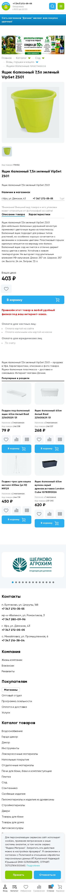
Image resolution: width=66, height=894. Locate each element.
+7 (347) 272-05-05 (22, 3)
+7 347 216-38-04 (13, 640)
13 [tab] (53, 582)
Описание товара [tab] (13, 214)
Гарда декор (10, 736)
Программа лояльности (17, 701)
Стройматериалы (13, 805)
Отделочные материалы (18, 765)
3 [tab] (19, 582)
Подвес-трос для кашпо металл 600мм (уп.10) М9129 (16, 485)
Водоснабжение (12, 731)
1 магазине (45, 497)
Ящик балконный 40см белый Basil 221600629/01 (48, 414)
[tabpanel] (33, 564)
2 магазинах (13, 493)
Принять (18, 874)
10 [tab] (43, 582)
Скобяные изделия (13, 793)
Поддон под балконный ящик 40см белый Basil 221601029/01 (16, 414)
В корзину (14, 300)
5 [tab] (26, 582)
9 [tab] (40, 582)
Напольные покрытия (15, 759)
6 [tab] (29, 582)
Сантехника (9, 788)
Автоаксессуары (12, 828)
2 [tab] (16, 582)
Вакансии (8, 665)
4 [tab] (23, 582)
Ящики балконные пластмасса (26, 66)
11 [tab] (46, 582)
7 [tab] (33, 582)
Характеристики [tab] (39, 214)
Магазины (11, 689)
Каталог (21, 58)
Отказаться (47, 874)
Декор (6, 742)
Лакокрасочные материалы (20, 753)
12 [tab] (50, 582)
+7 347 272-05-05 (43, 198)
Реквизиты (8, 671)
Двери (6, 810)
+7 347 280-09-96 (14, 619)
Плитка (6, 776)
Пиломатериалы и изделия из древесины (28, 799)
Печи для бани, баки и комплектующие (27, 771)
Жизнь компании (12, 659)
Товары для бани (12, 816)
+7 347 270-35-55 (13, 608)
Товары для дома (13, 822)
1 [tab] (13, 582)
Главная (7, 58)
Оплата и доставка (14, 706)
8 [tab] (36, 582)
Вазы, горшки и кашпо (20, 62)
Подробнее (33, 865)
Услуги (6, 712)
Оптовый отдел (12, 695)
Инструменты (10, 748)
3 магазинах (13, 422)
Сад (38, 58)
